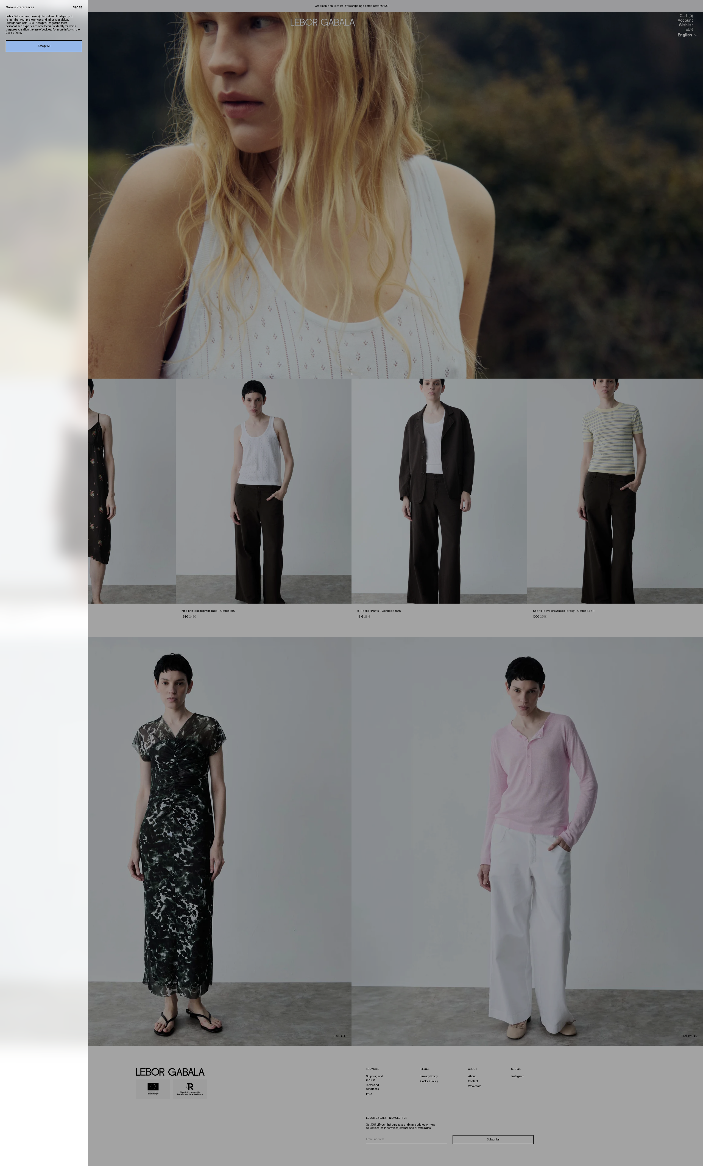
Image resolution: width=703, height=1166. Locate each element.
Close (77, 7)
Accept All (44, 46)
